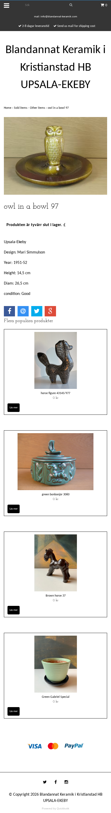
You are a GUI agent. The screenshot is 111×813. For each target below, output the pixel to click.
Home (9, 108)
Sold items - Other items (31, 108)
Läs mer (14, 407)
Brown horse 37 (56, 595)
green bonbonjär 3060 (55, 494)
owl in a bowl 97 (58, 108)
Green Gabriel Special (55, 697)
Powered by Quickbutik (55, 808)
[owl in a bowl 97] (55, 156)
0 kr (55, 398)
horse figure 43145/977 (55, 393)
